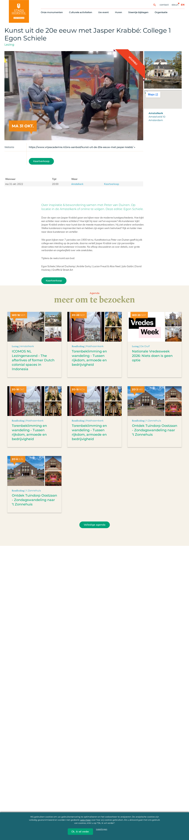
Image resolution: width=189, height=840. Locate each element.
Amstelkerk (77, 183)
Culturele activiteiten (80, 12)
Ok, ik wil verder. (80, 831)
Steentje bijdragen (138, 12)
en (183, 4)
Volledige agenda (94, 524)
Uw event (103, 12)
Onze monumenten (52, 12)
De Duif (145, 346)
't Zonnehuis (153, 420)
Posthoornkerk (95, 346)
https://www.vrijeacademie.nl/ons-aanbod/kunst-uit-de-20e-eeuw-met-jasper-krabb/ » (82, 147)
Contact (164, 4)
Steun (175, 4)
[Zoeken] (154, 4)
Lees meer (85, 820)
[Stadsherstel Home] (19, 11)
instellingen (101, 829)
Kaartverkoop (41, 161)
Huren (118, 12)
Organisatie (161, 12)
